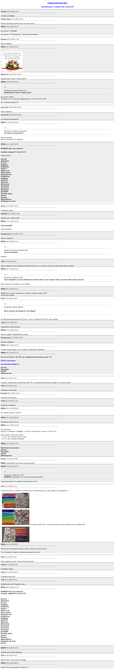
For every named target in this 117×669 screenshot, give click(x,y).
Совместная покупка (57, 3)
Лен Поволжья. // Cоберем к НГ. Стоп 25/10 (57, 7)
